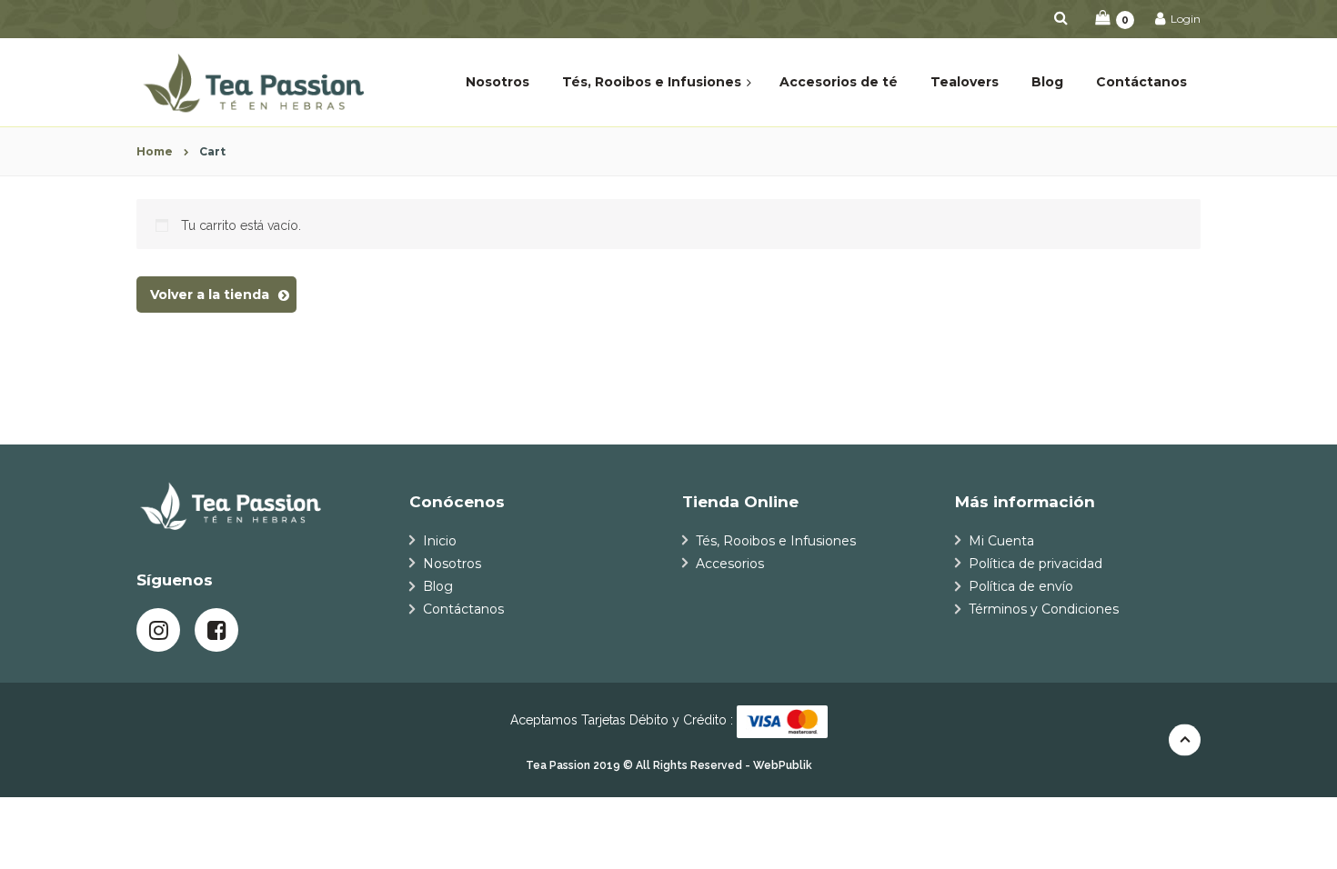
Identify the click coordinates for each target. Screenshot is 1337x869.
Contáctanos (463, 609)
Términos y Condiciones (1044, 609)
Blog (438, 586)
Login (1184, 18)
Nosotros (452, 563)
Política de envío (1021, 586)
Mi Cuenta (1001, 541)
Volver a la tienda (209, 294)
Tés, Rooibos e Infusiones (776, 541)
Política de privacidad (1035, 563)
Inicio (440, 541)
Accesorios (730, 563)
